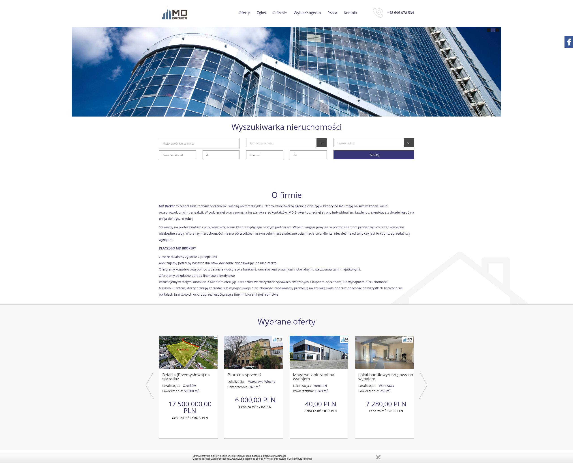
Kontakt (350, 13)
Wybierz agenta (307, 13)
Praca (332, 13)
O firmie (280, 13)
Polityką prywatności (274, 455)
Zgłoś (261, 13)
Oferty (244, 13)
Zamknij (378, 457)
